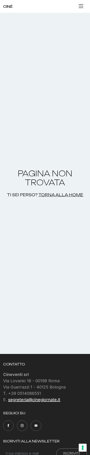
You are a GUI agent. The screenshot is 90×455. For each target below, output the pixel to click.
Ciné (8, 6)
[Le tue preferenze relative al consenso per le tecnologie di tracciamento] (83, 448)
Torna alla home (60, 194)
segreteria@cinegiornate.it (34, 399)
